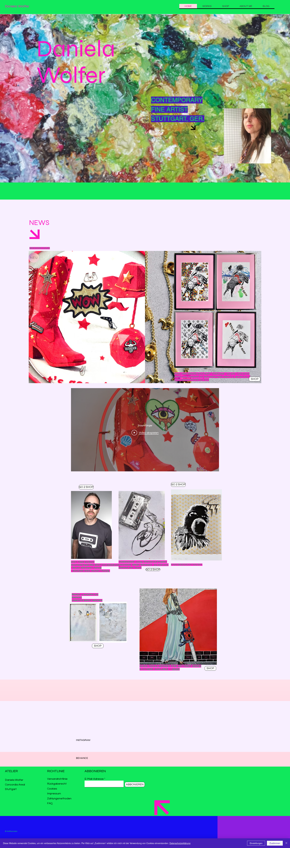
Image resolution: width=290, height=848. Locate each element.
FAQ (50, 803)
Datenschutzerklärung (179, 843)
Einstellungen (256, 843)
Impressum (54, 793)
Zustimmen (274, 843)
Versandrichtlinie (57, 778)
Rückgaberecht (57, 783)
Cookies (52, 788)
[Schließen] (286, 843)
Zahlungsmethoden (59, 798)
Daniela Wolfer (17, 6)
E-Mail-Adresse (94, 779)
